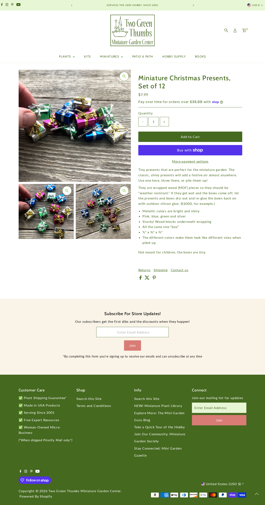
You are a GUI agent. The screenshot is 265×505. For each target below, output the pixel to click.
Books (200, 56)
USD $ (256, 5)
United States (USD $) (223, 484)
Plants (65, 56)
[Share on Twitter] (148, 278)
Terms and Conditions (93, 406)
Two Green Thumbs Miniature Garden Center (84, 491)
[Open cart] (244, 30)
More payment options (190, 161)
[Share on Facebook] (141, 278)
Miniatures (110, 56)
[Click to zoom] (124, 76)
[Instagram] (7, 5)
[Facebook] (2, 5)
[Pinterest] (12, 5)
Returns (144, 270)
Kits (87, 56)
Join (132, 345)
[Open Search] (226, 30)
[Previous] (71, 5)
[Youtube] (18, 5)
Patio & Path (142, 56)
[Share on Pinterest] (154, 278)
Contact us (179, 270)
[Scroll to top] (257, 493)
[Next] (193, 5)
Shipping (160, 270)
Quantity (145, 113)
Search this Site (89, 399)
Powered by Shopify (35, 496)
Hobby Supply (174, 56)
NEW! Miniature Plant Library (158, 406)
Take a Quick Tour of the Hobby (159, 427)
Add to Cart (190, 137)
